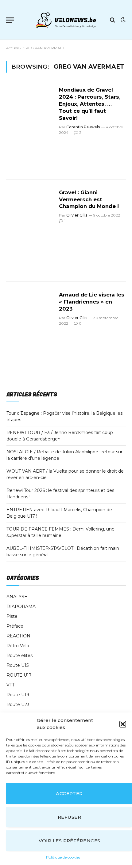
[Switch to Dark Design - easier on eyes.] (122, 20)
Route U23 (17, 704)
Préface (14, 626)
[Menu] (10, 20)
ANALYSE (16, 596)
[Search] (112, 20)
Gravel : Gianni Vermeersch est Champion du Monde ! (89, 199)
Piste (11, 616)
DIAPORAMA (21, 606)
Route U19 (17, 694)
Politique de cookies (63, 857)
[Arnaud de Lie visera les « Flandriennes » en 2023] (30, 333)
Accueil (12, 48)
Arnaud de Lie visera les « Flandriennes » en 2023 (91, 302)
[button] (123, 724)
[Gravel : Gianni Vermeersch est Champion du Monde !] (30, 230)
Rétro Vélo (17, 645)
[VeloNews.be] (65, 20)
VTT (10, 685)
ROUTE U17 (19, 675)
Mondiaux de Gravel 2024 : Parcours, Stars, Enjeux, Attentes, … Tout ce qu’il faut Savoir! (89, 104)
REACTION (18, 636)
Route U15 (17, 665)
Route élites (19, 655)
